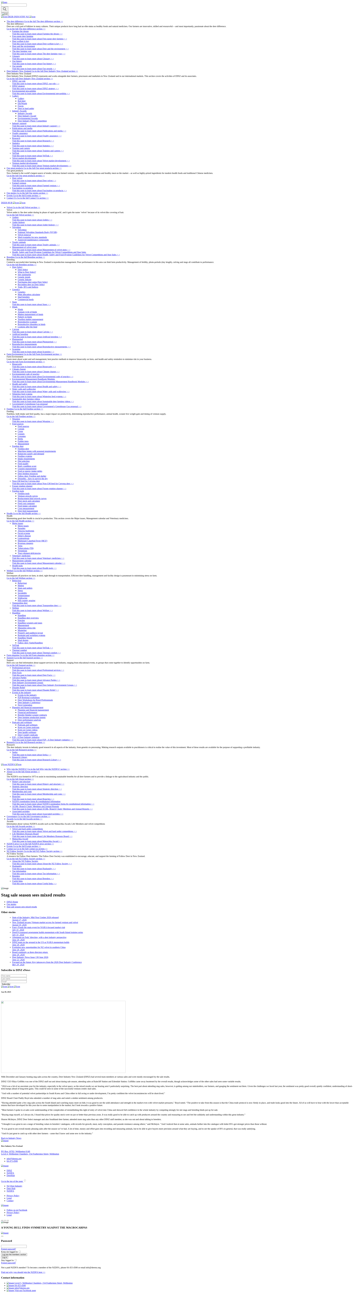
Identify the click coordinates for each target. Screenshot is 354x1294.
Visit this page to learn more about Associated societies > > (37, 814)
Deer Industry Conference (29, 702)
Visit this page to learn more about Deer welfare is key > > (37, 44)
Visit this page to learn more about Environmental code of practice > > (42, 376)
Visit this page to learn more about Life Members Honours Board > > (42, 836)
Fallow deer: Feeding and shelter (32, 476)
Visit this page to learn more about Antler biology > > (35, 225)
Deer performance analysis (29, 720)
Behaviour (22, 583)
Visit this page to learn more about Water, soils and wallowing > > (41, 391)
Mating (21, 585)
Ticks (20, 546)
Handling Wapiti (25, 638)
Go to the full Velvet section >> (20, 215)
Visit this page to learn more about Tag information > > (36, 873)
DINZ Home (12, 902)
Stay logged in (7, 1260)
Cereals (21, 429)
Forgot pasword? (8, 1249)
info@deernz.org (14, 1158)
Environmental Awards (28, 118)
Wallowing (22, 598)
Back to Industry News (11, 1138)
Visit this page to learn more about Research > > (33, 141)
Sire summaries (24, 274)
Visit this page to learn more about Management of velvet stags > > (41, 250)
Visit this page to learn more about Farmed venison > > (36, 185)
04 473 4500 (12, 1161)
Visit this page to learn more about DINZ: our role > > (35, 83)
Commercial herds (26, 299)
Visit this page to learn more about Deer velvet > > (34, 180)
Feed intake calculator (27, 506)
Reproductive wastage (27, 322)
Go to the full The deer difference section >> (26, 29)
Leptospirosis (23, 538)
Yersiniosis (22, 551)
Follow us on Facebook (17, 1210)
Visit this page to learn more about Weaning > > (33, 421)
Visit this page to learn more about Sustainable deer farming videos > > (43, 401)
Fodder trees (23, 441)
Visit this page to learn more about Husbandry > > (34, 868)
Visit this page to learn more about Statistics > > (33, 146)
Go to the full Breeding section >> (22, 264)
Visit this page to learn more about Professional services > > (38, 670)
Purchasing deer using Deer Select (33, 282)
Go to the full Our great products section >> (26, 175)
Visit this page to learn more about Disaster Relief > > (35, 690)
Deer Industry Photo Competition (32, 121)
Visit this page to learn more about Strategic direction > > (37, 789)
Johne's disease (24, 536)
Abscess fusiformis (26, 531)
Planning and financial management (33, 710)
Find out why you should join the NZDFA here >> (23, 1272)
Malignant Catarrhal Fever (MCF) (32, 541)
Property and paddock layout (30, 633)
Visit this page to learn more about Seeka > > (31, 755)
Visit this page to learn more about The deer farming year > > (38, 54)
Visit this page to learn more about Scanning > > (33, 352)
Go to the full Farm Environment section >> (26, 361)
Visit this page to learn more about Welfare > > (32, 610)
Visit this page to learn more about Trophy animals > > (36, 245)
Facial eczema (24, 533)
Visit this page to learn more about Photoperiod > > (34, 342)
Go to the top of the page (12, 1181)
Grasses (21, 434)
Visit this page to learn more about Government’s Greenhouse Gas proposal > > (46, 406)
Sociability (22, 593)
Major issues (23, 526)
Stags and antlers (25, 588)
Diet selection (24, 461)
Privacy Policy (13, 1195)
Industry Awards (25, 113)
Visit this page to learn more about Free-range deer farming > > (39, 39)
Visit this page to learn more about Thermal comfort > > (36, 653)
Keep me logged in (9, 1252)
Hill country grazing (26, 600)
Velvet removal (24, 235)
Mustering (22, 630)
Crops (20, 431)
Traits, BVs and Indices (28, 287)
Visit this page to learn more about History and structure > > (38, 784)
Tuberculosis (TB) (26, 548)
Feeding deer (23, 449)
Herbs (20, 439)
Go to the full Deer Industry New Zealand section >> (30, 78)
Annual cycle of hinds (27, 312)
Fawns (21, 106)
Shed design (23, 640)
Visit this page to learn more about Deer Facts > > (33, 675)
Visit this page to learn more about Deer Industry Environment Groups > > (44, 685)
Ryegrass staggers (25, 543)
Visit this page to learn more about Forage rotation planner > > (39, 488)
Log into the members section (14, 1255)
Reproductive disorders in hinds (31, 324)
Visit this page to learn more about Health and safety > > (36, 386)
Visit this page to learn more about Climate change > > (36, 371)
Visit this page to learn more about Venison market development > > (41, 165)
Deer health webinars (27, 732)
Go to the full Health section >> (20, 521)
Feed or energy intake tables (30, 471)
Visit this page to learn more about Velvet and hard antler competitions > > (44, 831)
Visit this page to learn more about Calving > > (32, 332)
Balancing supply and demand (31, 454)
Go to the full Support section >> (21, 665)
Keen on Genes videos (27, 730)
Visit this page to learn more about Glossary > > (33, 58)
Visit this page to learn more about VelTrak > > (32, 156)
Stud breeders (24, 297)
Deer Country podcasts (28, 735)
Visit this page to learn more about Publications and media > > (39, 131)
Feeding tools (23, 493)
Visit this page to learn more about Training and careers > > (38, 151)
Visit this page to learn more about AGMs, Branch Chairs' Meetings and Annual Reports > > (52, 809)
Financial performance (27, 712)
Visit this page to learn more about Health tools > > (34, 568)
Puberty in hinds (25, 317)
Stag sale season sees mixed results (22, 907)
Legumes (22, 436)
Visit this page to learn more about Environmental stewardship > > (41, 93)
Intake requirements (26, 459)
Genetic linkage (24, 279)
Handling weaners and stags (30, 623)
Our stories (11, 904)
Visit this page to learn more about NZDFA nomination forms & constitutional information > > (53, 804)
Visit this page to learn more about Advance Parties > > (36, 680)
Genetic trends (24, 277)
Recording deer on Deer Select (31, 284)
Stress (20, 590)
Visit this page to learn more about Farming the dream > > (37, 34)
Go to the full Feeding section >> (21, 416)
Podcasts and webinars (27, 725)
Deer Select (23, 269)
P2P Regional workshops (29, 697)
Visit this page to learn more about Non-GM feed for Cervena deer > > (43, 483)
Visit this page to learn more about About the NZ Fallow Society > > (42, 863)
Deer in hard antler (26, 108)
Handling (22, 615)
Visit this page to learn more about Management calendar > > (38, 563)
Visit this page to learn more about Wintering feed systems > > (39, 396)
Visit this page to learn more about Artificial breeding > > (37, 337)
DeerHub (11, 1175)
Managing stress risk (27, 628)
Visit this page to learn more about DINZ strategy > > (35, 88)
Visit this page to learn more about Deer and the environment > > (40, 49)
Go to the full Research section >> (22, 750)
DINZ (9, 1170)
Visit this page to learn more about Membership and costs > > (39, 794)
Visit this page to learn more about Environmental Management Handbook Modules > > (50, 381)
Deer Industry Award (27, 116)
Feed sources (23, 426)
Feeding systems (25, 456)
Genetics (21, 292)
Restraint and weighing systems (31, 635)
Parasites (21, 528)
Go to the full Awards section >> (21, 826)
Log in (4, 1257)
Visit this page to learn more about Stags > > (31, 304)
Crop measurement (26, 508)
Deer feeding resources (28, 473)
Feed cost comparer (26, 503)
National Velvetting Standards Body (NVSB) (37, 232)
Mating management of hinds (30, 314)
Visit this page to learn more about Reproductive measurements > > (41, 347)
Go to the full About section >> (20, 779)
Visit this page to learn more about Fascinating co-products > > (39, 190)
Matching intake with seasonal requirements (37, 451)
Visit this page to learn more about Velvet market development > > (41, 161)
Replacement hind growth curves (32, 498)
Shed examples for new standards (32, 237)
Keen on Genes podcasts (28, 727)
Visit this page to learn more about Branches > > (33, 799)
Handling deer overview (28, 618)
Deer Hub (11, 1188)
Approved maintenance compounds (33, 240)
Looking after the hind (27, 327)
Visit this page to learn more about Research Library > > (36, 760)
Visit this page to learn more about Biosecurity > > (34, 366)
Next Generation (25, 705)
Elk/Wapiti (22, 103)
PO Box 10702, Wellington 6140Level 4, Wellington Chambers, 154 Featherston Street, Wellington (30, 1152)
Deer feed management (28, 511)
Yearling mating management (30, 319)
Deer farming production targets (31, 717)
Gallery (21, 98)
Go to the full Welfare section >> (21, 578)
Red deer (22, 101)
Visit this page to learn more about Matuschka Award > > (37, 841)
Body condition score (27, 466)
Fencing (21, 620)
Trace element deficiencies (29, 553)
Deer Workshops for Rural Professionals (35, 700)
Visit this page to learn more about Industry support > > (36, 126)
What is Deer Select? (27, 272)
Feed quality (23, 463)
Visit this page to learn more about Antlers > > (32, 220)
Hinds (20, 309)
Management (23, 444)
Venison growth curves (28, 496)
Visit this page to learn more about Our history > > (34, 63)
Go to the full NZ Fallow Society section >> (26, 859)
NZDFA (10, 1173)
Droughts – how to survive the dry (33, 478)
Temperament (24, 595)
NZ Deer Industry (14, 1186)
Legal (9, 1198)
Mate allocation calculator (29, 294)
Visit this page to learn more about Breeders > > (33, 878)
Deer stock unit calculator (29, 501)
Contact (10, 1200)
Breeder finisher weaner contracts (32, 715)
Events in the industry (27, 695)
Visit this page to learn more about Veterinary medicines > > (38, 558)
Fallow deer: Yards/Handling (30, 643)
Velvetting (22, 230)
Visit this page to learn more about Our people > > (34, 68)
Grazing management (27, 468)
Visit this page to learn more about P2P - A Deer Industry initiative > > (42, 740)
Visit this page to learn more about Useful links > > (34, 883)
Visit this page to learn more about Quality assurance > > (37, 136)
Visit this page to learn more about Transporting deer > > (36, 605)
